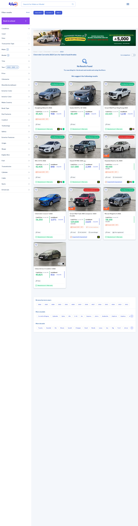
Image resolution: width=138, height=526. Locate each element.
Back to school (9, 21)
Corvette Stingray (43, 316)
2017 (93, 304)
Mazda (93, 328)
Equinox (123, 316)
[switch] (133, 55)
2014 (113, 304)
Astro (96, 316)
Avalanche (105, 316)
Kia (55, 328)
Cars (40, 52)
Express (88, 316)
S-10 (75, 316)
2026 (39, 304)
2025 (46, 304)
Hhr (69, 316)
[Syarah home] (13, 4)
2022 (59, 304)
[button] (36, 84)
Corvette (49, 12)
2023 (58, 12)
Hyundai (48, 328)
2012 (126, 304)
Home (35, 52)
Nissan (62, 328)
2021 (66, 304)
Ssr (82, 316)
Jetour (126, 328)
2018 (86, 304)
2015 (106, 304)
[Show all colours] (61, 263)
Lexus (100, 328)
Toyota (40, 328)
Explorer (114, 316)
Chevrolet (38, 12)
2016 (99, 304)
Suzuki (70, 328)
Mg (113, 328)
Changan (78, 328)
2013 (119, 304)
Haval (86, 328)
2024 (52, 304)
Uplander (55, 316)
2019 (79, 304)
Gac (107, 328)
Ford (119, 328)
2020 (72, 304)
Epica (63, 316)
